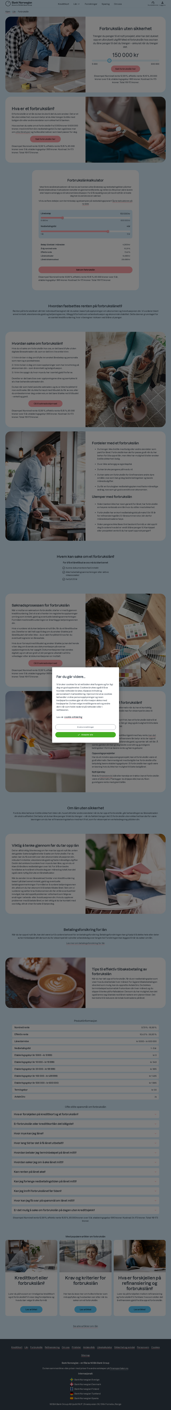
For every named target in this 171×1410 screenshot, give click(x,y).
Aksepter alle (87, 735)
